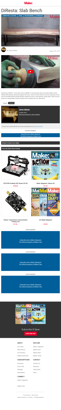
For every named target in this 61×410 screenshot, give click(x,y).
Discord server (38, 126)
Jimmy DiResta (24, 109)
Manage (20, 369)
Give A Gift (20, 366)
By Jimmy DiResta (12, 50)
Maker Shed (37, 353)
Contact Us (36, 363)
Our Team (20, 347)
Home (20, 16)
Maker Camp (37, 356)
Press (35, 372)
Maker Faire (37, 350)
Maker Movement (22, 356)
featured (11, 103)
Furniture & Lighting (9, 16)
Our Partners (21, 353)
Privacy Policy (26, 395)
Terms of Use (35, 395)
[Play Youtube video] (30, 71)
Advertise (36, 366)
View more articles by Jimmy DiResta (29, 114)
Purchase (20, 363)
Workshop (39, 16)
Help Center (36, 369)
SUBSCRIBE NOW (31, 333)
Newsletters (21, 372)
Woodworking (29, 16)
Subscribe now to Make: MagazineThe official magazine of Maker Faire (30, 135)
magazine (38, 347)
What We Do (21, 350)
